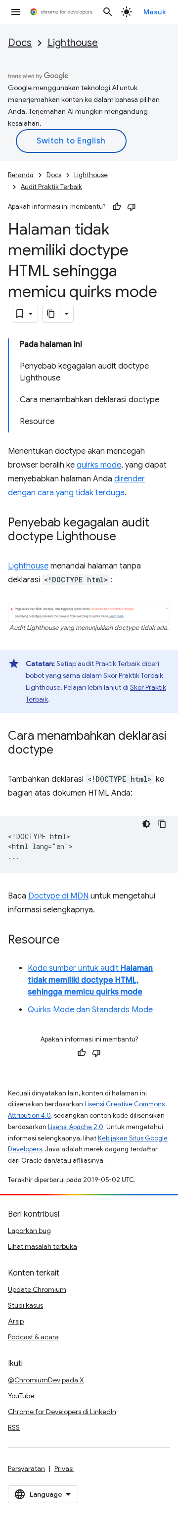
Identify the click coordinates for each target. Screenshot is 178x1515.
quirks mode (99, 465)
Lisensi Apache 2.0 (75, 1127)
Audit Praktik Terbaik (51, 187)
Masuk (155, 11)
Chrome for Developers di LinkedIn (62, 1411)
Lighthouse (72, 43)
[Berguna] (116, 206)
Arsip (16, 1321)
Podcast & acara (33, 1336)
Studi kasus (25, 1305)
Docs (20, 43)
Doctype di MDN (58, 896)
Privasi (64, 1468)
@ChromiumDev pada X (46, 1379)
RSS (14, 1427)
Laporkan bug (29, 1230)
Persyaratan (26, 1468)
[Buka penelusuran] (108, 12)
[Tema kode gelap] (146, 824)
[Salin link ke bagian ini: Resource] (70, 940)
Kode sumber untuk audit (90, 980)
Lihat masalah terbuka (42, 1246)
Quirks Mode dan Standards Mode (90, 1010)
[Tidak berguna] (131, 206)
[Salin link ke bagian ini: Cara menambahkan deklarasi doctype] (63, 750)
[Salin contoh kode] (162, 824)
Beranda (21, 175)
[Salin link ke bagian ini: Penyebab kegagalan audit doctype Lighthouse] (126, 537)
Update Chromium (37, 1289)
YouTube (21, 1395)
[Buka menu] (16, 12)
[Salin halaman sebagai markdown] (51, 313)
